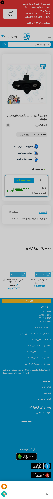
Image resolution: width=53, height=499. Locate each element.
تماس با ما (10, 14)
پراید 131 (36, 134)
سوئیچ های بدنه (24, 134)
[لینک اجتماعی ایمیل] (8, 125)
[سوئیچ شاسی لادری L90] (39, 265)
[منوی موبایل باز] (49, 36)
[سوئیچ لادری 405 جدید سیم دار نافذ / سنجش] (14, 265)
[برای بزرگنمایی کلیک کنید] (42, 99)
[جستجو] (5, 44)
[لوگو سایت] (26, 36)
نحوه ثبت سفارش (43, 412)
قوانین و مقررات (44, 399)
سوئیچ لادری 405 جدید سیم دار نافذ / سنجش (14, 280)
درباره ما (47, 393)
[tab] (43, 212)
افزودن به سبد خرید (24, 180)
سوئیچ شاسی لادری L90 (39, 279)
